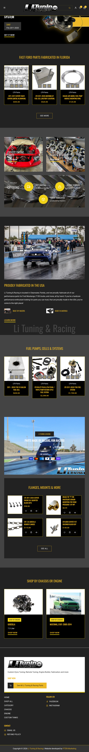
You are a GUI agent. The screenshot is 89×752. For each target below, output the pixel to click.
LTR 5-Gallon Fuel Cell (72, 387)
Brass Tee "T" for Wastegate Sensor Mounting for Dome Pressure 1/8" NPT (31, 501)
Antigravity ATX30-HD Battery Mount (70, 500)
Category (8, 705)
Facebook (53, 701)
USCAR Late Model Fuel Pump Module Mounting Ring (44, 97)
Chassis (8, 709)
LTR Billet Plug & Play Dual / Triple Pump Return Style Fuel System (16, 389)
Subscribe (59, 447)
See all (44, 548)
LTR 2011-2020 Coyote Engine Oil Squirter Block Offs (73, 97)
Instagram (54, 705)
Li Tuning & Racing (35, 748)
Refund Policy (14, 734)
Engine (7, 713)
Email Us (11, 730)
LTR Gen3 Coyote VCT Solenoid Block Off (31, 523)
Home (6, 697)
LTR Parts (16, 92)
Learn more (10, 320)
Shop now (12, 160)
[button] (84, 8)
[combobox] (55, 7)
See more (44, 116)
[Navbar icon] (4, 8)
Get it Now (9, 35)
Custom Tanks (11, 717)
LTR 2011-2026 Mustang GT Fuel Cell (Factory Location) (16, 97)
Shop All (8, 701)
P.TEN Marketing (69, 748)
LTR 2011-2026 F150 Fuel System (44, 388)
